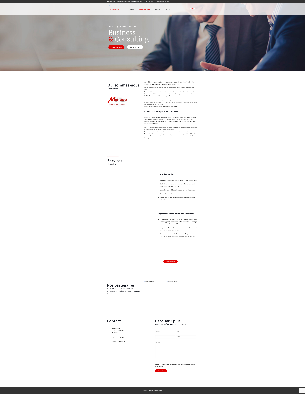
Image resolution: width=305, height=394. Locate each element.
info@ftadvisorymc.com (162, 1)
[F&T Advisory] (114, 9)
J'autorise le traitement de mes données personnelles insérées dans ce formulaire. (175, 365)
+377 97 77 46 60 (149, 1)
